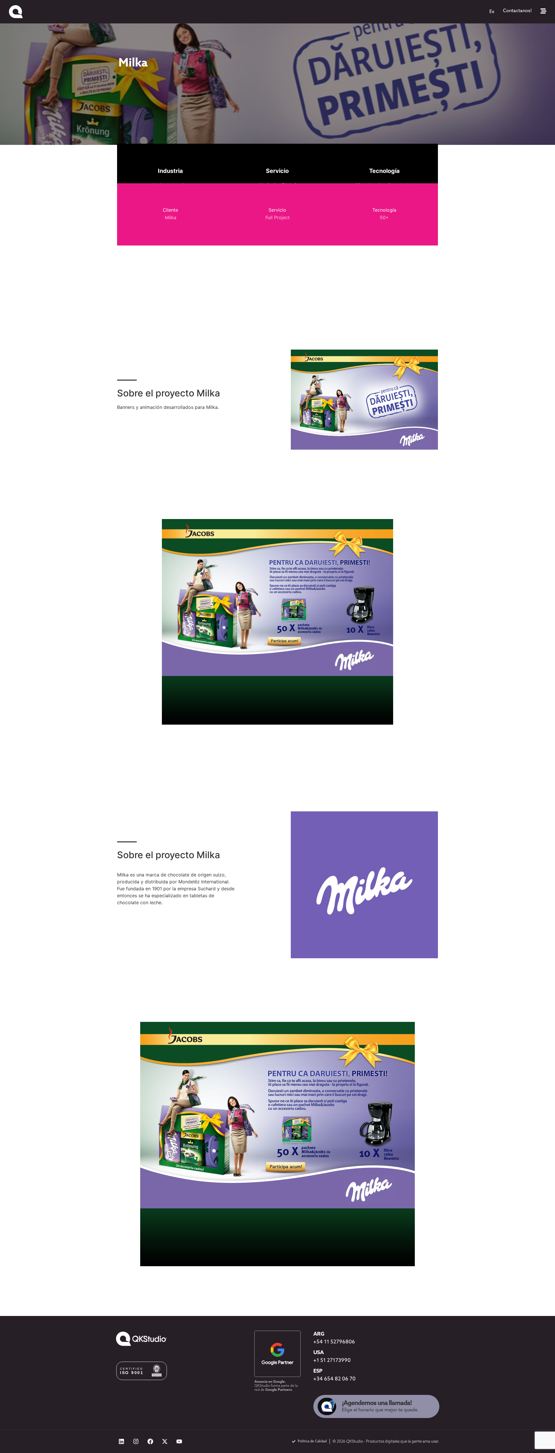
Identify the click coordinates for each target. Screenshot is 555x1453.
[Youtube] (179, 1441)
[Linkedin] (121, 1441)
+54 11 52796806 (334, 1342)
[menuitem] (491, 12)
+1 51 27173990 (332, 1360)
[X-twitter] (165, 1441)
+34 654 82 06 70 (334, 1379)
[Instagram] (136, 1441)
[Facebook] (150, 1441)
